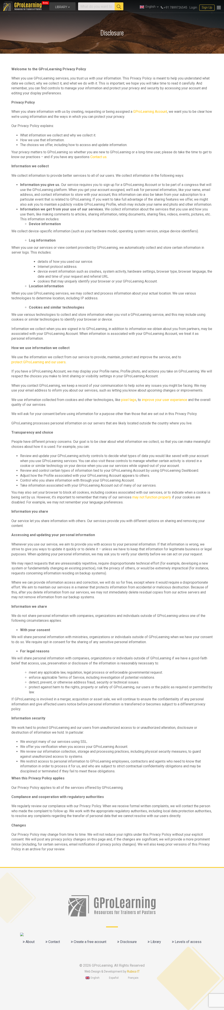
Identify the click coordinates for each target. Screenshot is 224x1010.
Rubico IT (133, 971)
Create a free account (89, 942)
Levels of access (187, 942)
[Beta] (22, 6)
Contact (53, 942)
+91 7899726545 (175, 7)
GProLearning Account (150, 111)
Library (61, 7)
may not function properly (151, 497)
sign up (207, 7)
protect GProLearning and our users (38, 362)
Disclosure (128, 942)
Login (193, 7)
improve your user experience (164, 400)
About (30, 942)
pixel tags (128, 400)
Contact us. (98, 157)
